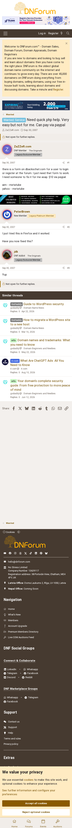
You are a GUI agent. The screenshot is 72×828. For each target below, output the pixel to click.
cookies (28, 779)
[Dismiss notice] (66, 44)
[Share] (63, 163)
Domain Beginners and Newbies (40, 348)
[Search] (68, 33)
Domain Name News (34, 308)
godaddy (14, 308)
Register (58, 89)
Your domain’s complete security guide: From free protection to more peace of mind (40, 385)
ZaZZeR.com (12, 130)
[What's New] (62, 33)
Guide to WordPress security (43, 304)
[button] (19, 532)
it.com (13, 368)
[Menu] (5, 33)
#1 (68, 162)
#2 (68, 227)
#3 (68, 268)
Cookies (10, 532)
